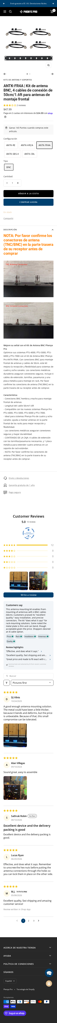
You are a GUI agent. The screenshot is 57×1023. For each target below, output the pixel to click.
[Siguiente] (52, 74)
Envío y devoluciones (19, 478)
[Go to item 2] (38, 581)
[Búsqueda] (10, 11)
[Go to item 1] (19, 581)
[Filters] (7, 683)
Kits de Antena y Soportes (18, 80)
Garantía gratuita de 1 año (22, 485)
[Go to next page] (39, 921)
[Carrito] (51, 11)
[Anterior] (5, 74)
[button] (10, 105)
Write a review (28, 595)
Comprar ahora (28, 202)
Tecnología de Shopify (25, 989)
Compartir (8, 218)
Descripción (10, 229)
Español (8, 981)
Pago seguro (15, 492)
